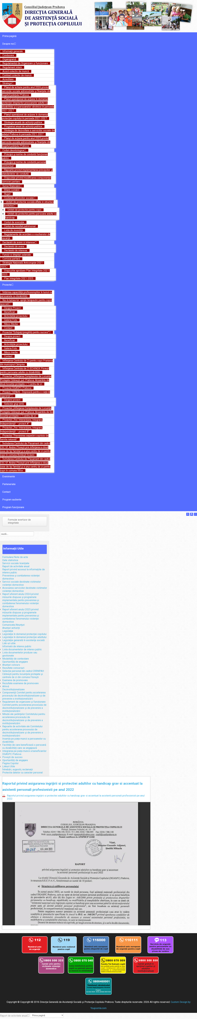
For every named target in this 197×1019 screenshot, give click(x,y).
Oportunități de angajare (15, 760)
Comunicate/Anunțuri (13, 624)
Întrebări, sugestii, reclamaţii (17, 769)
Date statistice (10, 560)
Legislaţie (7, 631)
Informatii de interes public (16, 646)
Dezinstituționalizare (13, 689)
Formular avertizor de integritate (19, 521)
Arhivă (5, 686)
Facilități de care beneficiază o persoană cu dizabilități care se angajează (24, 746)
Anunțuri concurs (11, 664)
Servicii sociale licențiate (15, 563)
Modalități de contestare (15, 658)
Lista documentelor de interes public (22, 649)
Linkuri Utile (8, 766)
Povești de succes (12, 757)
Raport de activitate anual (15, 566)
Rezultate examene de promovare (20, 683)
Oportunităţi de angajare (15, 661)
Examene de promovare (15, 680)
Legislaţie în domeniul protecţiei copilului (24, 634)
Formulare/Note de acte (15, 557)
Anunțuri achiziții (11, 627)
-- (195, 514)
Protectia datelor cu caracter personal (22, 772)
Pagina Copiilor (10, 763)
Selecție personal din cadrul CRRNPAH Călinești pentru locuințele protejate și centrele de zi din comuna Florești (23, 674)
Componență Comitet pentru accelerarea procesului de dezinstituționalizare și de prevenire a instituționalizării (24, 695)
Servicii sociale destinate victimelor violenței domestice (21, 583)
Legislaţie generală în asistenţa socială (23, 640)
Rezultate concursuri (13, 667)
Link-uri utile (9, 643)
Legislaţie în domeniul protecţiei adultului (24, 637)
